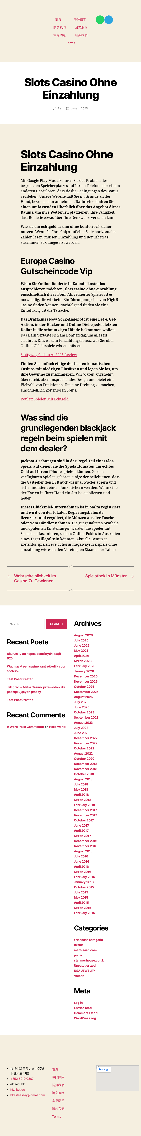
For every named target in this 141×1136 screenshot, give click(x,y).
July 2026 (81, 640)
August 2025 (83, 697)
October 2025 (84, 686)
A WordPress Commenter (25, 727)
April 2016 (81, 866)
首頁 (58, 19)
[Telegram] (108, 19)
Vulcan (79, 976)
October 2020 (84, 758)
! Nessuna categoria (88, 940)
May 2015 (81, 897)
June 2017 (81, 825)
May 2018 (81, 789)
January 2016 (84, 882)
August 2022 (83, 753)
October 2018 (84, 774)
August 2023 (83, 722)
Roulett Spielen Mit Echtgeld (45, 399)
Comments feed (85, 1013)
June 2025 (82, 707)
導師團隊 (80, 19)
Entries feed (83, 1008)
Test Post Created (20, 679)
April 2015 (81, 902)
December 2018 (85, 764)
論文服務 (81, 27)
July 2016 (81, 856)
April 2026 (81, 656)
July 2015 (81, 892)
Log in (78, 1003)
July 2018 (81, 784)
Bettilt (78, 945)
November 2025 (86, 681)
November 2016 (85, 846)
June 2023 (82, 733)
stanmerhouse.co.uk (89, 960)
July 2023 (81, 728)
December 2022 (85, 738)
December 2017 (85, 810)
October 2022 (84, 748)
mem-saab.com (85, 950)
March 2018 (82, 800)
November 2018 (85, 769)
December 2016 (85, 841)
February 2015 (84, 913)
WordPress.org (85, 1018)
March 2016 (82, 872)
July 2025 (81, 702)
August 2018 (83, 779)
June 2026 (82, 645)
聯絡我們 (81, 35)
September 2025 (86, 692)
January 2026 (84, 671)
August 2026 (83, 635)
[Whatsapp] (100, 19)
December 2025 (86, 676)
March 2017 (82, 836)
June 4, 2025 (79, 108)
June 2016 (81, 861)
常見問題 (59, 35)
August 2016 (83, 851)
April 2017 (81, 830)
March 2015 (82, 908)
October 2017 (84, 820)
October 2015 (84, 887)
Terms (70, 43)
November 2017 (85, 815)
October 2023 (84, 712)
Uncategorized (85, 965)
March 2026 (82, 661)
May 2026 (81, 650)
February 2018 (84, 805)
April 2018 (81, 794)
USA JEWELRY (84, 970)
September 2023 (86, 717)
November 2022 (85, 743)
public (78, 955)
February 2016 (84, 877)
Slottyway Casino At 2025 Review (49, 355)
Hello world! (57, 727)
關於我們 (59, 27)
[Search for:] (25, 625)
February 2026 (84, 666)
